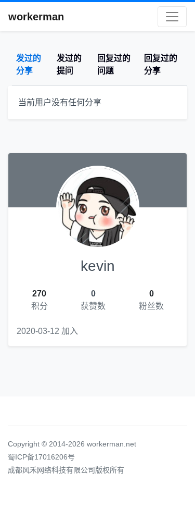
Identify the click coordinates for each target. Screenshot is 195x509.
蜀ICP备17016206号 (41, 457)
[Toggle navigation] (172, 16)
